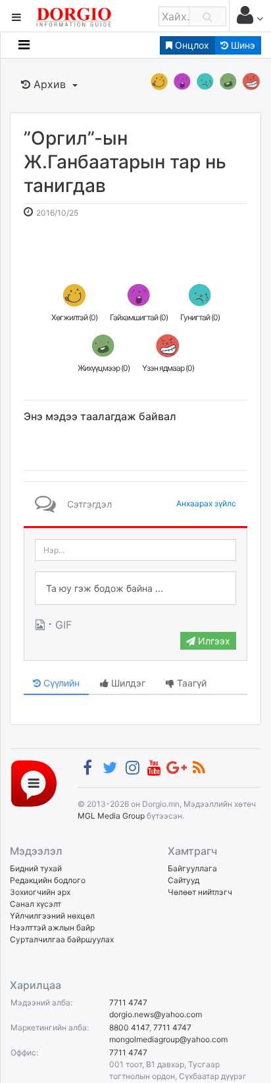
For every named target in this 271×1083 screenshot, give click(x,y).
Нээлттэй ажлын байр (52, 927)
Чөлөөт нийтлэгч (200, 892)
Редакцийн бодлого (48, 880)
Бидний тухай (36, 868)
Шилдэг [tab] (127, 682)
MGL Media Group (111, 816)
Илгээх (212, 640)
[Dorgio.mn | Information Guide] (34, 783)
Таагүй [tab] (190, 682)
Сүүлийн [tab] (60, 682)
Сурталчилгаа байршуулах (62, 939)
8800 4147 (129, 1027)
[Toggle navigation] (24, 44)
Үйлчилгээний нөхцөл (52, 916)
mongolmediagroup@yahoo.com (168, 1039)
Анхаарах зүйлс (206, 503)
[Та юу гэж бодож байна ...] (135, 588)
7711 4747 (128, 1002)
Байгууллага (192, 868)
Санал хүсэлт (35, 904)
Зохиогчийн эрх (40, 892)
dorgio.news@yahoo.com (155, 1014)
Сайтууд (183, 880)
